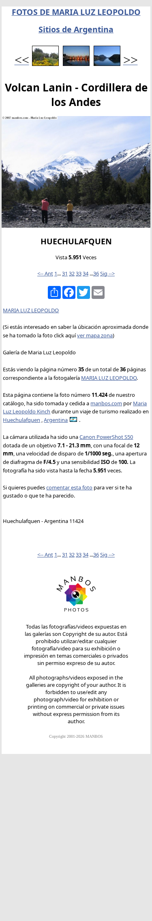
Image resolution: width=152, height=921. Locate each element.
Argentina (56, 419)
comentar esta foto (69, 487)
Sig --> (107, 273)
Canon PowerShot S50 (106, 436)
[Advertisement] (76, 841)
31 (65, 273)
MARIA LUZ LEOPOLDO (31, 310)
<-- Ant (45, 273)
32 (72, 273)
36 (96, 273)
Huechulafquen (21, 419)
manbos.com (106, 403)
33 (78, 273)
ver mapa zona (95, 335)
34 (85, 273)
